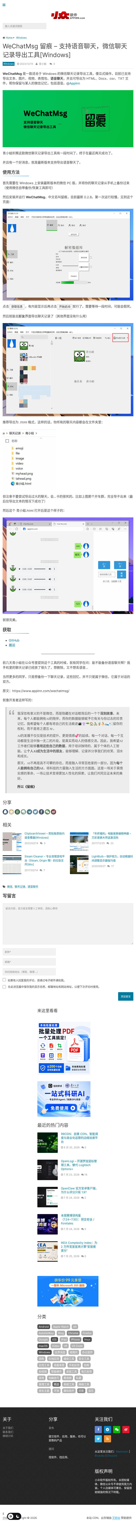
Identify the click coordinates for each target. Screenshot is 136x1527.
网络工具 (84, 1384)
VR (65, 1346)
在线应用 (54, 1358)
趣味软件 (69, 1390)
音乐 (91, 1390)
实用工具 (44, 1365)
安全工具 (84, 1358)
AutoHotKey (46, 1333)
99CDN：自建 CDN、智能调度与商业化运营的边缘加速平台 (79, 1138)
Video (55, 1346)
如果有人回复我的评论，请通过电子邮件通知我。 (37, 980)
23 (112, 843)
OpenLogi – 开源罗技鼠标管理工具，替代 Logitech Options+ (79, 1165)
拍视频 (43, 1371)
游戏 (41, 1378)
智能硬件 (56, 1371)
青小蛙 (42, 63)
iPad (64, 1339)
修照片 (74, 1352)
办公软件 (87, 1352)
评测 (56, 1390)
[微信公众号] (116, 1429)
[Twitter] (98, 1438)
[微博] (125, 1429)
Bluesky (100, 1455)
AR (75, 1326)
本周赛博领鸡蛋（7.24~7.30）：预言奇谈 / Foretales (77, 1219)
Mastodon (122, 1451)
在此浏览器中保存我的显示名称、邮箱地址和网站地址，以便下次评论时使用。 (54, 986)
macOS (43, 1346)
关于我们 (8, 1428)
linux (87, 1339)
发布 (51, 1428)
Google (43, 1339)
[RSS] (107, 1438)
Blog (61, 1333)
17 (112, 866)
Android (44, 1326)
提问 (51, 1449)
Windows (8, 63)
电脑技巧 (54, 1378)
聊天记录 (20, 886)
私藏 (78, 1378)
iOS (54, 1339)
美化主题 (44, 1390)
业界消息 (60, 1352)
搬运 (12, 645)
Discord (112, 1455)
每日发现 (86, 1371)
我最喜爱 (59, 1365)
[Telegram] (107, 1429)
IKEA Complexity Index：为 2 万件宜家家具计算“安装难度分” (79, 1246)
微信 (9, 886)
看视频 (68, 1378)
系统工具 (69, 1384)
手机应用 (74, 1365)
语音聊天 (33, 886)
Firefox (87, 1333)
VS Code (77, 1346)
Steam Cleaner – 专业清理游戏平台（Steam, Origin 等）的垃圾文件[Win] (45, 860)
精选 (56, 1384)
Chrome (73, 1333)
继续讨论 (8, 1436)
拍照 (86, 1365)
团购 (41, 1358)
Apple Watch (61, 1326)
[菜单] (5, 5)
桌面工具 (71, 1371)
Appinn (74, 83)
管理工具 (44, 1384)
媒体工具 (69, 1358)
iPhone (75, 1339)
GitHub (14, 640)
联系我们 (8, 1432)
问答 (81, 1390)
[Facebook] (98, 1429)
